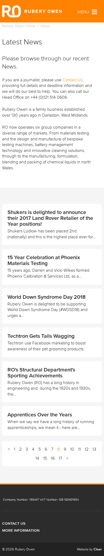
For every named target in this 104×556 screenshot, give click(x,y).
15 (45, 458)
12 (87, 449)
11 (79, 449)
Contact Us (72, 79)
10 (72, 449)
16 (53, 458)
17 (60, 458)
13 (94, 449)
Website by (89, 549)
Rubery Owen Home (18, 26)
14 (37, 458)
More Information (20, 530)
